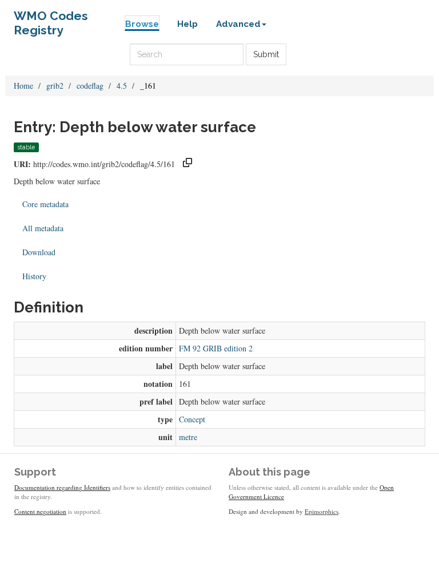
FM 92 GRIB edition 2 (216, 348)
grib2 (54, 85)
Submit (266, 54)
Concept (192, 419)
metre (188, 436)
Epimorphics (321, 511)
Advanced (238, 24)
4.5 (122, 85)
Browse (142, 24)
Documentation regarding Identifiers (62, 487)
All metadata (42, 228)
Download (38, 252)
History (34, 276)
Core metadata (45, 204)
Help (187, 24)
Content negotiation (40, 511)
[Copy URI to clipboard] (187, 164)
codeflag (90, 85)
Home (23, 85)
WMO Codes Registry (51, 19)
